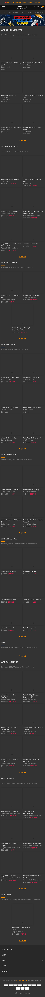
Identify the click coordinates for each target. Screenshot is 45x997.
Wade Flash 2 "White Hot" (32, 408)
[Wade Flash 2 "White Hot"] (33, 394)
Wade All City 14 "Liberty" (21, 328)
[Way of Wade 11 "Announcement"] (33, 798)
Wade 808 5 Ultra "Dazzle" (10, 179)
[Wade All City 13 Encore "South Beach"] (11, 714)
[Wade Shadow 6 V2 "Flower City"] (11, 506)
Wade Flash (39, 12)
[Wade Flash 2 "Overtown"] (33, 424)
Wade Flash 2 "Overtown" (32, 438)
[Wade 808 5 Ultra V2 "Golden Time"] (33, 82)
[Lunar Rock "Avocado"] (33, 230)
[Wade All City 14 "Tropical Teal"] (11, 282)
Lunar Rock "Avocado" (30, 244)
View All (22, 140)
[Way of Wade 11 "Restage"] (33, 830)
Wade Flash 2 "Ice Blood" (31, 377)
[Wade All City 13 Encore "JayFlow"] (11, 681)
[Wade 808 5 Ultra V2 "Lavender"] (11, 82)
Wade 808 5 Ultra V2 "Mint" (32, 63)
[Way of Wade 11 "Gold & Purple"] (11, 830)
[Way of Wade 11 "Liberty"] (11, 798)
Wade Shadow (13, 12)
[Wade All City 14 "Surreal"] (33, 282)
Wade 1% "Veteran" (29, 628)
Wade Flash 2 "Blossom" (9, 408)
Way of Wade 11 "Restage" (32, 843)
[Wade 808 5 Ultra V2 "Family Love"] (11, 49)
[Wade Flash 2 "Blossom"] (11, 394)
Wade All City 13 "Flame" (9, 211)
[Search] (34, 7)
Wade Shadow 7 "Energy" (31, 489)
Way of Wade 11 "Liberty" (10, 811)
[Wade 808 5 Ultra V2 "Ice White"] (33, 114)
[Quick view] (12, 58)
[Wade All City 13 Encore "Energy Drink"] (33, 681)
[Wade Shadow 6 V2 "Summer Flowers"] (33, 506)
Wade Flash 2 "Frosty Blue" (10, 377)
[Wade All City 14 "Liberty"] (22, 314)
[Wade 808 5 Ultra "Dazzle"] (11, 166)
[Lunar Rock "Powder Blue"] (33, 586)
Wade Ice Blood (26, 12)
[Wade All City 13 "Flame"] (11, 198)
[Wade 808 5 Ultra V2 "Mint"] (33, 49)
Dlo (4, 12)
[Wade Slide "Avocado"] (11, 558)
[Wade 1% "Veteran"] (33, 614)
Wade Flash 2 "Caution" (9, 438)
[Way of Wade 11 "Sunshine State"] (33, 862)
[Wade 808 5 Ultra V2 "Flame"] (11, 114)
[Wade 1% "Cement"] (11, 614)
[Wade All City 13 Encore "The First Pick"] (33, 714)
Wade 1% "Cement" (7, 628)
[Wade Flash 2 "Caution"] (11, 424)
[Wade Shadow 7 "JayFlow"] (11, 476)
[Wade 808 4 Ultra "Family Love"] (22, 914)
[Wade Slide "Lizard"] (33, 558)
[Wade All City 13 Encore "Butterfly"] (33, 746)
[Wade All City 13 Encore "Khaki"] (11, 746)
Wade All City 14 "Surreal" (31, 295)
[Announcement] (22, 2)
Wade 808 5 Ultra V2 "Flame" (11, 127)
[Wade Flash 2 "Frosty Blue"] (11, 364)
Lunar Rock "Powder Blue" (32, 600)
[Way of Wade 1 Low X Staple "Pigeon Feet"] (11, 230)
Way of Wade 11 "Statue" (9, 876)
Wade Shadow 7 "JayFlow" (10, 489)
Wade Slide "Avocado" (8, 571)
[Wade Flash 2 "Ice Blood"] (33, 364)
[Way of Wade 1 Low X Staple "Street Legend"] (33, 198)
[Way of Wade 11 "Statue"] (11, 862)
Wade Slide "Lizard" (29, 571)
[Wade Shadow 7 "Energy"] (33, 476)
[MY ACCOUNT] (38, 7)
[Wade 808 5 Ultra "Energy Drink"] (33, 166)
